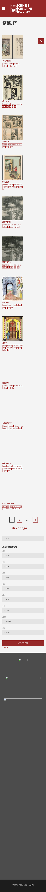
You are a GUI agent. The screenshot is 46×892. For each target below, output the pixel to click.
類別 (3, 551)
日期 (3, 562)
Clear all (5, 647)
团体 (3, 595)
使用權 (31, 885)
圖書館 (4, 617)
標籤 (3, 584)
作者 (3, 606)
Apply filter (23, 643)
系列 (3, 573)
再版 (3, 628)
